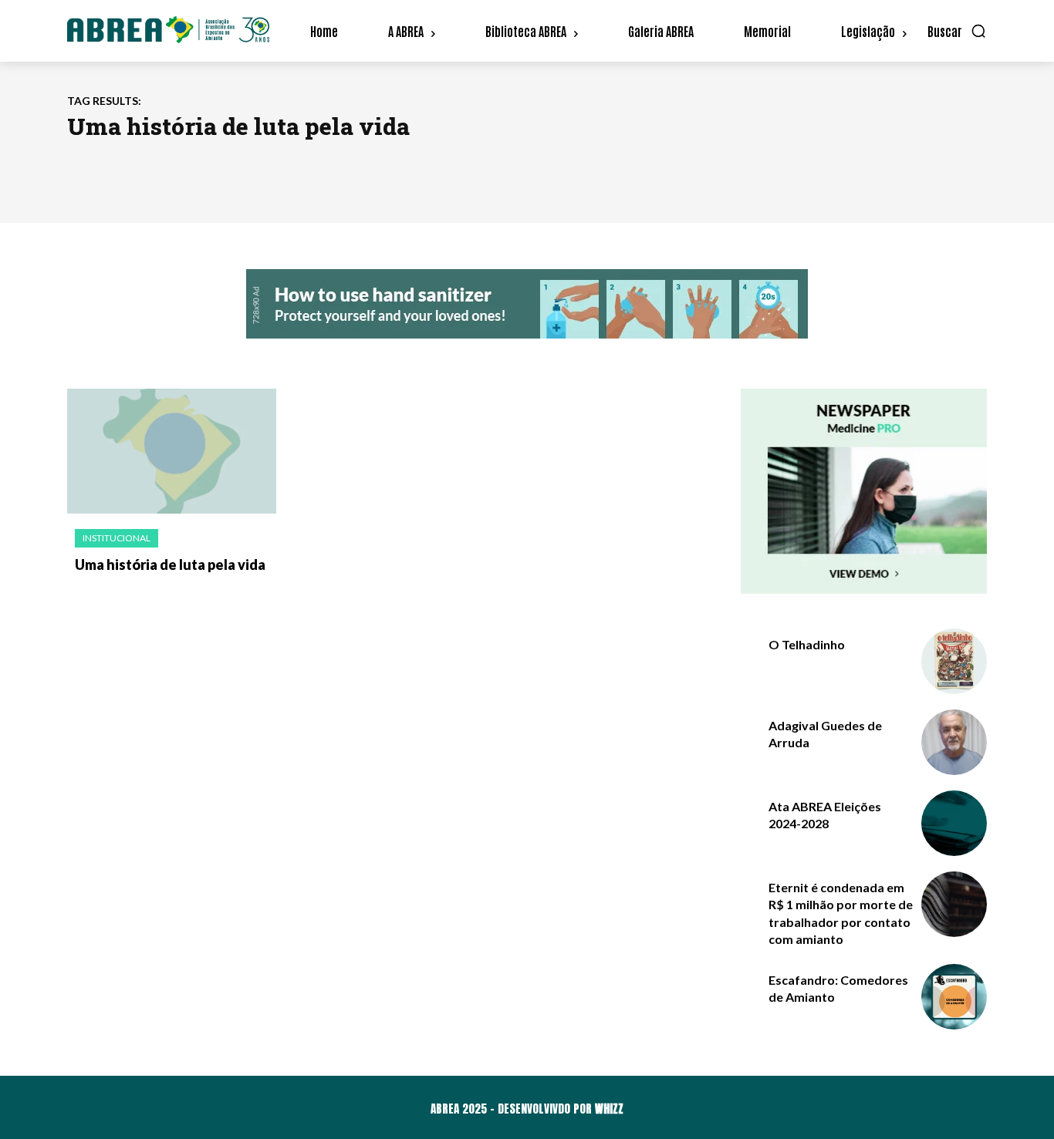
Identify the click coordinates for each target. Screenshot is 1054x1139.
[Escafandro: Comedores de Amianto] (954, 996)
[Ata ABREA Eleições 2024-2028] (954, 823)
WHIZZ (609, 1108)
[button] (957, 31)
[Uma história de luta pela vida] (171, 451)
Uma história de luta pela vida (170, 564)
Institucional (116, 538)
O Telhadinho (807, 644)
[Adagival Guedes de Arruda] (954, 742)
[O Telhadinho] (954, 661)
